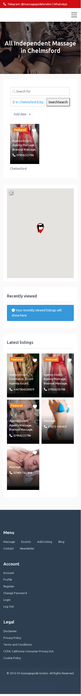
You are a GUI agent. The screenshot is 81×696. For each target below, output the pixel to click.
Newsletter (27, 548)
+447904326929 (23, 389)
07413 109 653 (57, 426)
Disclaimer (10, 631)
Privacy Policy (12, 637)
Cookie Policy (12, 657)
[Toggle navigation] (74, 15)
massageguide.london (23, 15)
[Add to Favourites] (34, 130)
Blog (61, 541)
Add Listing (44, 541)
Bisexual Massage (23, 149)
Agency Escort (21, 140)
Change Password (15, 593)
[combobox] (21, 114)
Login (7, 599)
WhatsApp (60, 4)
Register (8, 586)
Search (58, 102)
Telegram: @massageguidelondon (29, 4)
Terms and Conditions (17, 644)
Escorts (26, 541)
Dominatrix (16, 378)
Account (8, 572)
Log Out (8, 606)
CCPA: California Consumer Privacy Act (28, 651)
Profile (7, 579)
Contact (8, 548)
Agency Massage (23, 145)
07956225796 (25, 155)
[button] (40, 228)
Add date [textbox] (20, 114)
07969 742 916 (22, 472)
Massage (49, 420)
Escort (24, 383)
